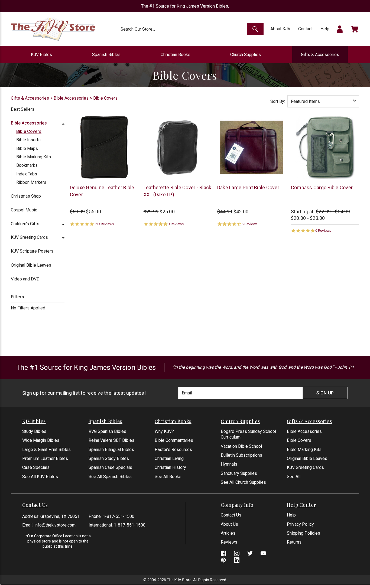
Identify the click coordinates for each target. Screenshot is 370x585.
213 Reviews (104, 224)
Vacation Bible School (241, 446)
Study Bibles (34, 431)
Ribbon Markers (31, 182)
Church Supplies (245, 54)
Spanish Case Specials (110, 467)
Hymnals (229, 464)
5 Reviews (249, 224)
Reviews (229, 542)
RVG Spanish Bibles (107, 431)
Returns (294, 542)
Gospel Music (24, 210)
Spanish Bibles (106, 54)
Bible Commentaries (174, 440)
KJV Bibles (41, 54)
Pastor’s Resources (173, 449)
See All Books (168, 476)
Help (324, 28)
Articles (228, 533)
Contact (305, 28)
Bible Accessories (29, 123)
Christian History (170, 467)
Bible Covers (28, 131)
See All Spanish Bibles (110, 476)
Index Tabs (26, 174)
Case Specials (36, 467)
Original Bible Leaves (31, 265)
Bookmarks (27, 165)
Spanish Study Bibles (109, 458)
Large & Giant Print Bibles (46, 449)
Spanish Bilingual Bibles (111, 449)
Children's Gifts (25, 223)
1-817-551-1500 (118, 516)
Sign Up (325, 393)
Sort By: (277, 101)
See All (293, 476)
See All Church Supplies (243, 482)
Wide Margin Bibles (40, 440)
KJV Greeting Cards (29, 237)
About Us (229, 524)
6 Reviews (323, 230)
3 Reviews (176, 224)
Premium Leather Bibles (45, 458)
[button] (63, 123)
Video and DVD (25, 279)
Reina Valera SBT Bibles (111, 440)
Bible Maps (27, 148)
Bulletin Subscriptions (241, 455)
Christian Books (175, 54)
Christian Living (169, 458)
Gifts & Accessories (320, 54)
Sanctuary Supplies (239, 473)
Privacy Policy (300, 524)
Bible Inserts (28, 139)
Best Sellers (22, 109)
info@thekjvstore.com (55, 525)
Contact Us (231, 515)
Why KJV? (164, 431)
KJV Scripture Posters (32, 251)
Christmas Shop (26, 196)
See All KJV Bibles (40, 476)
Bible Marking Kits (33, 156)
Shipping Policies (303, 533)
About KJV (280, 28)
